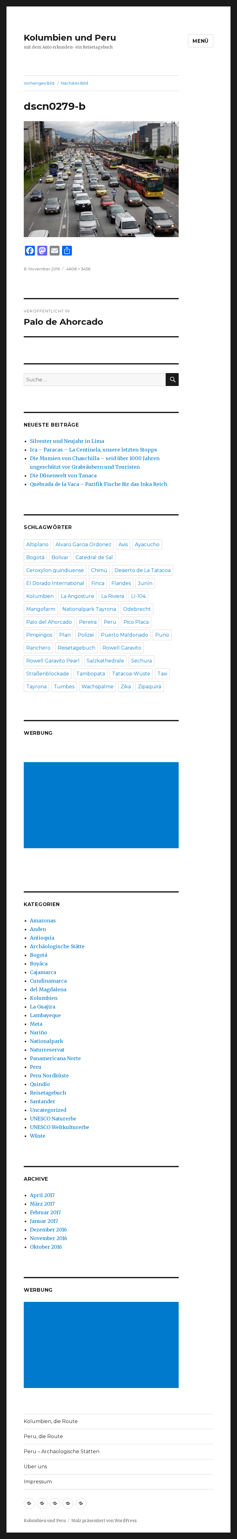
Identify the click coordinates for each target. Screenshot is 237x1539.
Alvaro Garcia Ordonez (83, 544)
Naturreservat (47, 1050)
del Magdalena (48, 989)
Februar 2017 (45, 1212)
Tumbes (64, 687)
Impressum (38, 1482)
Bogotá (35, 557)
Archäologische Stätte (57, 946)
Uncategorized (48, 1110)
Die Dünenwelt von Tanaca (63, 475)
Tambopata (90, 674)
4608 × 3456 (78, 268)
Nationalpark (46, 1041)
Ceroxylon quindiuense (55, 570)
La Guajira (42, 1007)
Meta (36, 1024)
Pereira (88, 622)
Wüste (37, 1136)
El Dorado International (55, 583)
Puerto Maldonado (124, 635)
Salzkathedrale (105, 661)
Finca (97, 583)
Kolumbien (40, 596)
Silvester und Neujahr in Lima (67, 441)
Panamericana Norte (55, 1058)
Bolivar (60, 557)
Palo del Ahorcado (49, 622)
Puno (162, 635)
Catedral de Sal (94, 557)
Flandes (121, 583)
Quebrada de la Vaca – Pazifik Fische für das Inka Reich (98, 484)
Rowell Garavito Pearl (53, 661)
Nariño (38, 1032)
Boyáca (39, 963)
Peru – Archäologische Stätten (61, 1451)
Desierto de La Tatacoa (142, 570)
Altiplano (37, 544)
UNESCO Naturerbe (53, 1118)
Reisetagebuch (76, 648)
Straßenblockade (47, 674)
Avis (123, 544)
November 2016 (48, 1238)
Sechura (141, 661)
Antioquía (42, 938)
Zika (126, 687)
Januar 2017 (44, 1221)
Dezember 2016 (48, 1230)
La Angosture (77, 596)
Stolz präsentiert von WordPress (104, 1520)
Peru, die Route (43, 1436)
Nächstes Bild (74, 83)
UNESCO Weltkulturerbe (59, 1127)
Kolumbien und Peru (70, 37)
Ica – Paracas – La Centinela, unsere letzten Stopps (93, 450)
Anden (38, 929)
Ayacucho (147, 544)
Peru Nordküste (49, 1075)
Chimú (99, 570)
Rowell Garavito (121, 648)
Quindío (40, 1084)
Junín (145, 583)
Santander (42, 1101)
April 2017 (42, 1195)
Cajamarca (43, 972)
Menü (201, 41)
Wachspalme (97, 687)
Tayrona (36, 687)
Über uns (35, 1466)
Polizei (86, 635)
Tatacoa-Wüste (131, 674)
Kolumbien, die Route (51, 1421)
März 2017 (42, 1204)
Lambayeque (45, 1015)
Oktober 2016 (46, 1247)
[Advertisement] (102, 806)
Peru (110, 622)
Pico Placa (136, 622)
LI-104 (138, 596)
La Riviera (112, 596)
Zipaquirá (149, 687)
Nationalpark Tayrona (89, 609)
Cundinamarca (48, 981)
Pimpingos (39, 635)
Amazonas (43, 920)
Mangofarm (40, 609)
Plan (65, 635)
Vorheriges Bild (39, 83)
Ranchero (38, 648)
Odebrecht (137, 609)
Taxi (162, 674)
